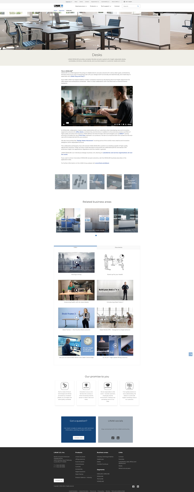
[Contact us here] (190, 354)
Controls (78, 466)
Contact (121, 456)
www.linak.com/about (102, 163)
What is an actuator (124, 468)
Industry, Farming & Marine (105, 456)
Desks (99, 461)
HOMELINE (100, 481)
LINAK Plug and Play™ (77, 76)
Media (120, 466)
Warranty (108, 491)
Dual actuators (79, 461)
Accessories (78, 469)
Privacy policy (101, 491)
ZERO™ (121, 133)
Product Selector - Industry (83, 477)
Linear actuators (80, 456)
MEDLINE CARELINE (103, 474)
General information (83, 491)
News (76, 1)
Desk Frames (79, 474)
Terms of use (93, 491)
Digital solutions (80, 471)
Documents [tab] (118, 247)
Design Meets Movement (85, 140)
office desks (80, 132)
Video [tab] (75, 247)
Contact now (78, 437)
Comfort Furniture (102, 464)
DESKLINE (100, 476)
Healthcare (100, 459)
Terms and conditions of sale (118, 491)
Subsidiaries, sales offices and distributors (127, 462)
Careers (87, 1)
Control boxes (79, 464)
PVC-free (82, 135)
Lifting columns (80, 459)
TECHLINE (100, 479)
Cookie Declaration (73, 491)
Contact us (58, 480)
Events (81, 1)
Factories (121, 459)
